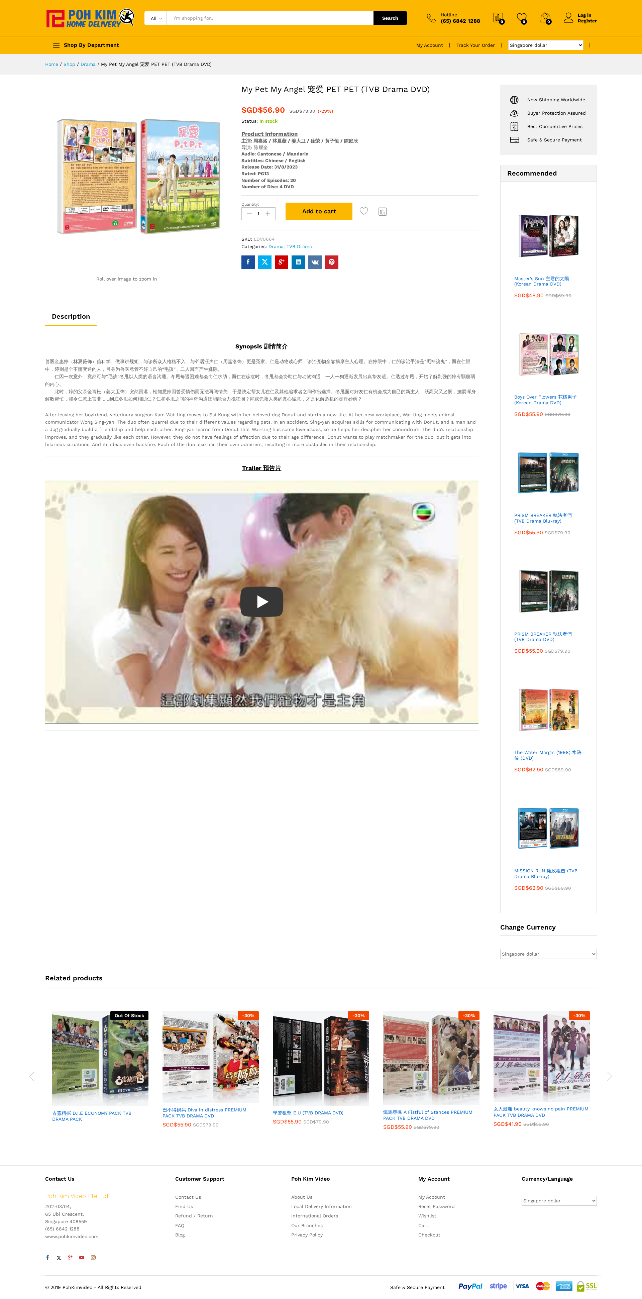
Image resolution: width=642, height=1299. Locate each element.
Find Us (184, 1206)
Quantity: (250, 204)
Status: (249, 121)
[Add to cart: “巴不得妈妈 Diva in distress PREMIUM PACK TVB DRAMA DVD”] (187, 1098)
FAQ (179, 1225)
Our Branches (307, 1225)
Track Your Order (475, 45)
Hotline (449, 14)
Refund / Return (194, 1215)
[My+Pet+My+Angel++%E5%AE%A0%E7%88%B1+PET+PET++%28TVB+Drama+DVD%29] (265, 262)
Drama (276, 246)
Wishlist (427, 1215)
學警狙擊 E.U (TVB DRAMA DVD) (308, 1112)
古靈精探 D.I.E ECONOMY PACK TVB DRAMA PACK (91, 1116)
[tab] (71, 319)
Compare (383, 211)
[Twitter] (59, 1258)
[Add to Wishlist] (364, 211)
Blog (180, 1234)
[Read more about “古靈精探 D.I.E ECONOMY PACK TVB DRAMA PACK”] (77, 1102)
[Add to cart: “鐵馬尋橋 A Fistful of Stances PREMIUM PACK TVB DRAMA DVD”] (408, 1101)
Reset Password (436, 1206)
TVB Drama (299, 246)
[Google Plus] (70, 1258)
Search (390, 18)
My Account (429, 45)
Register (587, 20)
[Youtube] (81, 1258)
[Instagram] (93, 1258)
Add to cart (319, 211)
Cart (423, 1225)
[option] (100, 1072)
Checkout (429, 1234)
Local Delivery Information (321, 1206)
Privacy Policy (307, 1234)
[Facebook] (47, 1258)
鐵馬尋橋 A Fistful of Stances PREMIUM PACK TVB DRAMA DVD (427, 1115)
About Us (301, 1197)
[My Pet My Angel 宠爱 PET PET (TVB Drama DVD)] (248, 262)
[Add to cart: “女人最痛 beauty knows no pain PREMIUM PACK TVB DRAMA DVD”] (518, 1097)
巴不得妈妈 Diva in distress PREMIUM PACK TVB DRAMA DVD (204, 1112)
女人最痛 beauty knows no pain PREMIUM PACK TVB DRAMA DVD (541, 1111)
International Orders (314, 1215)
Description (71, 316)
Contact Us (188, 1197)
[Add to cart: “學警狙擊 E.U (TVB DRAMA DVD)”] (298, 1101)
